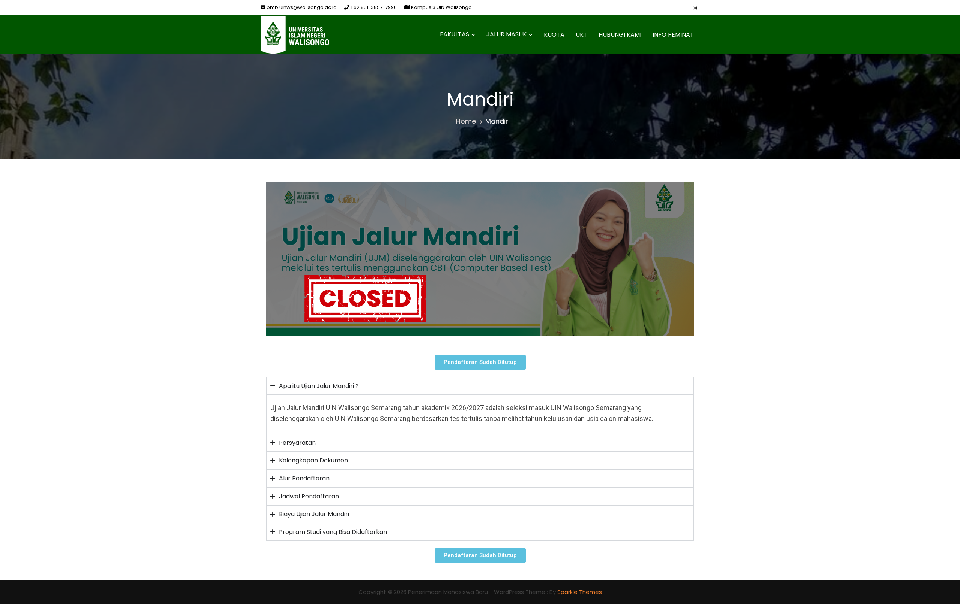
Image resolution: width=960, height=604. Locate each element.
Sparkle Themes (579, 592)
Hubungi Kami (619, 34)
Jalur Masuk (506, 34)
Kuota (554, 34)
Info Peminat (673, 34)
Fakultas (454, 34)
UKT (581, 34)
